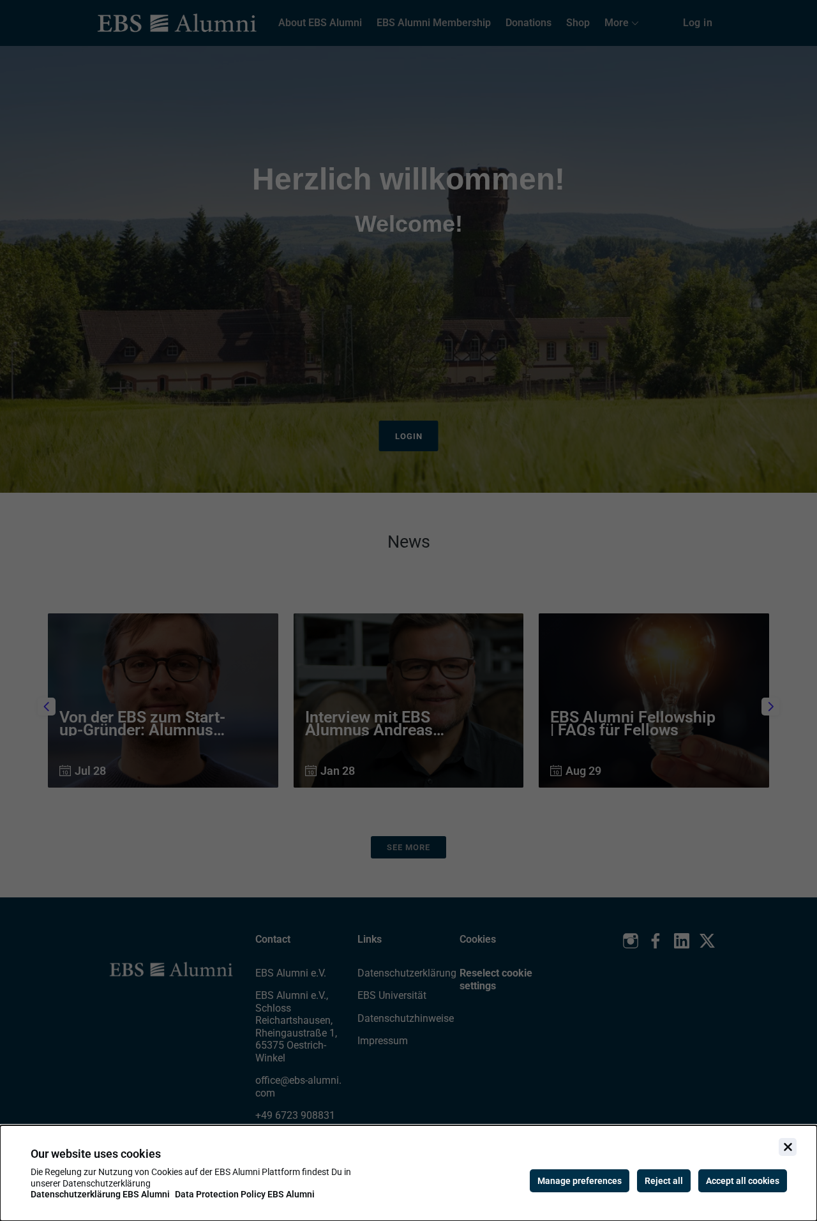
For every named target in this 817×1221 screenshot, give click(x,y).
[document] (408, 1173)
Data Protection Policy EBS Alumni (245, 1194)
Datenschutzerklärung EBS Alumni (100, 1194)
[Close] (788, 1147)
